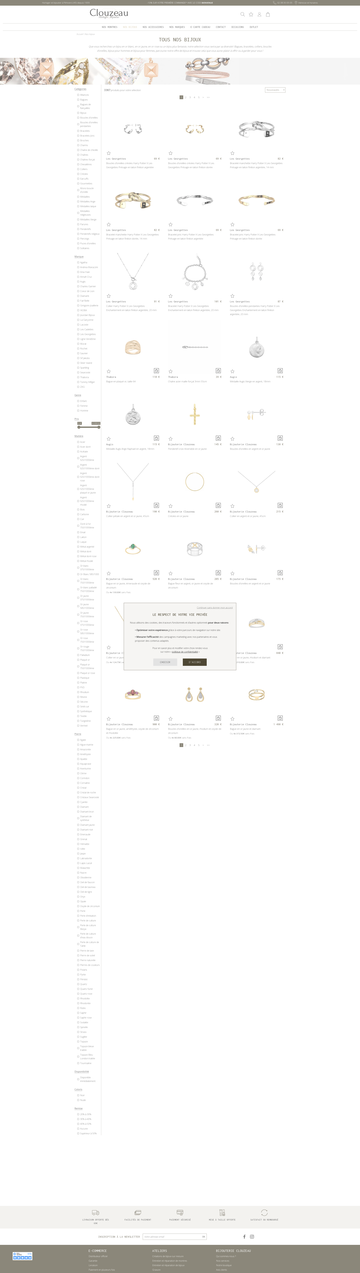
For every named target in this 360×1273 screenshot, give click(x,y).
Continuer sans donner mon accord (215, 607)
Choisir (165, 662)
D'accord (195, 662)
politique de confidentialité (185, 651)
